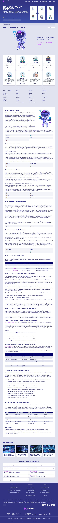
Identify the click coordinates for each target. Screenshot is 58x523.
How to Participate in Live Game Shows (14, 493)
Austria (43, 88)
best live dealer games (10, 372)
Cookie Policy (12, 521)
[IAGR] (8, 514)
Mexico (17, 96)
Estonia (30, 93)
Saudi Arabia (44, 97)
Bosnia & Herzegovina (7, 90)
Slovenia (17, 99)
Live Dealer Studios (43, 1)
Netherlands (31, 96)
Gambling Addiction (30, 493)
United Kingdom (32, 102)
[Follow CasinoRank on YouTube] (50, 505)
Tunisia (30, 100)
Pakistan (17, 97)
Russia (30, 97)
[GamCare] (20, 514)
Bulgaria (30, 90)
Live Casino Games (35, 1)
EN (4, 504)
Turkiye (43, 100)
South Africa (31, 99)
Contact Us (45, 495)
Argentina (18, 88)
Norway (4, 97)
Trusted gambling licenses (9, 322)
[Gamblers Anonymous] (13, 514)
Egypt (17, 93)
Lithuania (4, 96)
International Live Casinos (30, 495)
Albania (4, 88)
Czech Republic (45, 91)
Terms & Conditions (35, 521)
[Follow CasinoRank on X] (47, 505)
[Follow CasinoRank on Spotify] (52, 505)
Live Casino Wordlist (30, 487)
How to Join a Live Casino (14, 487)
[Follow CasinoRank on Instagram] (45, 505)
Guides (50, 1)
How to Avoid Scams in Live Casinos (14, 490)
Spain (43, 99)
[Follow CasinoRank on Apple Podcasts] (54, 505)
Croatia (30, 91)
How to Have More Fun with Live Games (14, 488)
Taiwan (17, 100)
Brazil (17, 90)
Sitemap (46, 521)
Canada (4, 91)
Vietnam (43, 102)
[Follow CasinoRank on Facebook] (43, 505)
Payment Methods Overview (30, 492)
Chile (17, 91)
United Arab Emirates (20, 102)
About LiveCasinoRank (45, 487)
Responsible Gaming (30, 490)
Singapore (5, 99)
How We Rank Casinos (45, 490)
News (54, 1)
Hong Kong (5, 94)
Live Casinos (27, 1)
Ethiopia (43, 93)
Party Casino (15, 266)
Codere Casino (15, 270)
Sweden (4, 100)
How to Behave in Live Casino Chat (14, 492)
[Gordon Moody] (28, 514)
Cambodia (44, 90)
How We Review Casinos (45, 488)
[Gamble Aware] (39, 514)
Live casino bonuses (9, 346)
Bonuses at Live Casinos (30, 488)
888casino (14, 268)
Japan (43, 94)
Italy (30, 94)
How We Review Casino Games (45, 492)
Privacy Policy (23, 521)
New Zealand (44, 96)
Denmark (5, 93)
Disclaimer (45, 493)
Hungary (17, 94)
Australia (30, 88)
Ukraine (4, 102)
